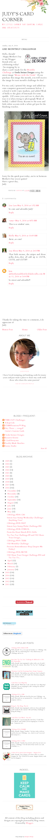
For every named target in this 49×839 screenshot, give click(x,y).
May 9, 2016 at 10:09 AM (26, 235)
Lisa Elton (13, 250)
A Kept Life (10, 423)
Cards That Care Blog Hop (19, 683)
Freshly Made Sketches (14, 443)
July (10, 505)
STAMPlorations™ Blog (15, 425)
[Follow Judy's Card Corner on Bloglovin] (9, 624)
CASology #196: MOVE (17, 552)
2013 (7, 578)
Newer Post (7, 329)
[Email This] (31, 191)
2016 (7, 488)
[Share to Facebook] (37, 191)
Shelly (11, 235)
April (10, 560)
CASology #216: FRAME (18, 729)
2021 (7, 473)
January (11, 569)
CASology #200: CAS (16, 514)
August (11, 502)
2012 (7, 581)
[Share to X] (35, 191)
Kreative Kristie (11, 437)
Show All (44, 448)
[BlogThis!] (33, 191)
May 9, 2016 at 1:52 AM (28, 205)
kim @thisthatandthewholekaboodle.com (26, 272)
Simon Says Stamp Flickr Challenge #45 (24, 526)
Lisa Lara (13, 205)
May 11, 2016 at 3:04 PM (27, 275)
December (12, 491)
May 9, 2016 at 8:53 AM (26, 220)
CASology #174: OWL (18, 694)
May (10, 511)
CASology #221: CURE (18, 741)
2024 (7, 464)
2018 (7, 482)
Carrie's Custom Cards (14, 431)
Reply (11, 212)
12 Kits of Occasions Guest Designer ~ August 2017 (26, 753)
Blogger (29, 823)
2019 (7, 479)
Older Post (42, 329)
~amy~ (12, 220)
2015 (7, 572)
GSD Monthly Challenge (18, 543)
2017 (7, 485)
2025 (7, 461)
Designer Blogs (29, 836)
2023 (7, 467)
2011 (7, 584)
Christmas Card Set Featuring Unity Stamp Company (27, 671)
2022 (7, 470)
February (12, 566)
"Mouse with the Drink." (25, 75)
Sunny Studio (11, 446)
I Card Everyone (12, 440)
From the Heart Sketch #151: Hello (22, 532)
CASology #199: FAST (16, 523)
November (12, 494)
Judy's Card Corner (18, 17)
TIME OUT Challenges (15, 420)
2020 (7, 476)
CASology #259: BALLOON (19, 648)
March (11, 563)
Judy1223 (24, 371)
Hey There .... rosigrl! (14, 428)
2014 (7, 575)
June (10, 508)
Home (25, 329)
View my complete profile (24, 383)
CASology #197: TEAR (16, 540)
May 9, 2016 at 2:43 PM (29, 250)
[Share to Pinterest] (39, 191)
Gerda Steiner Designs (14, 435)
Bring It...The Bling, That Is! (19, 706)
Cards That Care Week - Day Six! (21, 718)
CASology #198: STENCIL (18, 529)
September (12, 500)
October (11, 497)
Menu (24, 39)
